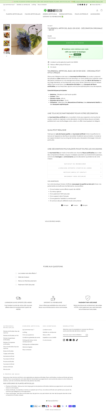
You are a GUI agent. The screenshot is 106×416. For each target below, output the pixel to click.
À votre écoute (47, 340)
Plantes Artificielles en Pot (11, 335)
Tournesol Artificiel (8, 359)
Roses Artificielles (8, 351)
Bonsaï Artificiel (65, 14)
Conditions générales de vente (31, 337)
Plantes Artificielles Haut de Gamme (11, 332)
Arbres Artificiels (50, 14)
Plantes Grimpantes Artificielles (9, 343)
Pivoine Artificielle (8, 361)
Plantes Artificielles (14, 14)
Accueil (50, 25)
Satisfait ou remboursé (23, 4)
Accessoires (95, 14)
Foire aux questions (28, 334)
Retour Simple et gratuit (75, 172)
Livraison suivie (47, 329)
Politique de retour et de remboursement (30, 340)
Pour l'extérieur (81, 14)
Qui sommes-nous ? (9, 4)
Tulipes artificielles (8, 353)
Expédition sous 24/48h (49, 337)
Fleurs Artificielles (32, 14)
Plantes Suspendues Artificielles (9, 338)
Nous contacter (42, 4)
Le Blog (34, 4)
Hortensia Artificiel (8, 356)
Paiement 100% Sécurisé (75, 176)
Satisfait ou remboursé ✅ (53, 16)
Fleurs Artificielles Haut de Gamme (11, 347)
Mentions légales (27, 347)
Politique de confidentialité (30, 344)
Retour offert (46, 334)
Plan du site (6, 369)
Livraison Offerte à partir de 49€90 (75, 168)
